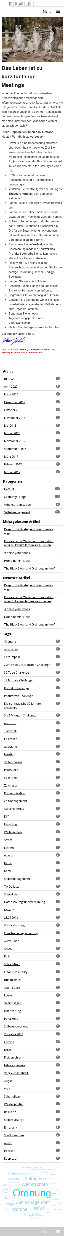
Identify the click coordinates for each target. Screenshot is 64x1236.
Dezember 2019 (14, 402)
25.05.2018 (11, 918)
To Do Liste (12, 886)
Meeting (24, 349)
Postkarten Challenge (18, 696)
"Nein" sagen (13, 1003)
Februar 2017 (13, 464)
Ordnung (10, 641)
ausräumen (11, 747)
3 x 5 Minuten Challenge (20, 715)
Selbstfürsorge (14, 1120)
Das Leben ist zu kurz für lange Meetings (22, 76)
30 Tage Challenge (16, 672)
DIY (6, 816)
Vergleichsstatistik (16, 1073)
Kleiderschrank (14, 1057)
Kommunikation (34, 352)
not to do (10, 723)
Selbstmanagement (17, 512)
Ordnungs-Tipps (15, 497)
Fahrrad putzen (14, 1065)
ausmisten (11, 649)
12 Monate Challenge (18, 680)
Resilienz (10, 1112)
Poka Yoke (11, 1019)
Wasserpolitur (13, 1104)
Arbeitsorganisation (17, 505)
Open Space (12, 988)
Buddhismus (12, 980)
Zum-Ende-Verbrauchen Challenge (27, 665)
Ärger (8, 1143)
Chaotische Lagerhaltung (21, 933)
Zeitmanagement (15, 801)
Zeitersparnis (36, 349)
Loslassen (10, 739)
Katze (8, 863)
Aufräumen (11, 941)
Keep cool (10, 1158)
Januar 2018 (12, 433)
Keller (8, 956)
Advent (8, 855)
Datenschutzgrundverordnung (24, 902)
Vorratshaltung (14, 925)
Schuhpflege (12, 1096)
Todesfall (10, 731)
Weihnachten (13, 832)
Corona (9, 1042)
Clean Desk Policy (15, 972)
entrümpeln (12, 657)
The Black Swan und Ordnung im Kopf (29, 568)
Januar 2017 (12, 472)
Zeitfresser (19, 352)
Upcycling (10, 824)
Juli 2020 (9, 379)
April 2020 (10, 386)
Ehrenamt (10, 1127)
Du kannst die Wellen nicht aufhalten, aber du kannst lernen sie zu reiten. (29, 543)
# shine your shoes (17, 553)
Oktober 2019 (13, 410)
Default (9, 489)
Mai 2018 (10, 425)
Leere (8, 995)
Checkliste (11, 894)
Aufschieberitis (14, 809)
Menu (47, 11)
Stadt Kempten (14, 1135)
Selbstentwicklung (16, 1026)
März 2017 (11, 457)
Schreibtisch (12, 964)
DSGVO (9, 910)
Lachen (9, 848)
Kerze (8, 871)
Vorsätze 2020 (13, 1034)
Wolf (7, 1089)
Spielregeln (7, 352)
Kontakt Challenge (16, 688)
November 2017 (14, 441)
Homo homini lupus (17, 561)
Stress (8, 840)
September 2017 (15, 449)
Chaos (8, 949)
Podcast (9, 1151)
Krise (7, 1050)
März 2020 (11, 394)
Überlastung (12, 1011)
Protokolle (49, 349)
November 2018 (14, 418)
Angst (8, 1081)
